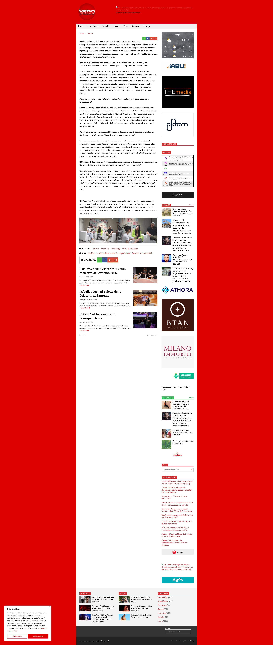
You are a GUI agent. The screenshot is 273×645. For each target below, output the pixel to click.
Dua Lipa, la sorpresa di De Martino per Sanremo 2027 (177, 516)
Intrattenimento (92, 26)
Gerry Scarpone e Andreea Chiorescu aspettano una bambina (103, 599)
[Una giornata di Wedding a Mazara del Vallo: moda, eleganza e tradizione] (166, 212)
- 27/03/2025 (89, 322)
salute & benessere (130, 249)
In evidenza (163, 601)
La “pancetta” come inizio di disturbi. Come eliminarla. (182, 432)
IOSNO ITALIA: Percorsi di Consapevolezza (97, 316)
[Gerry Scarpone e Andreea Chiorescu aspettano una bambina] (85, 599)
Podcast (135, 253)
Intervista (105, 249)
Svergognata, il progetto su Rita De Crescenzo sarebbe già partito (177, 503)
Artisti (161, 617)
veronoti (82, 277)
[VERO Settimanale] (86, 15)
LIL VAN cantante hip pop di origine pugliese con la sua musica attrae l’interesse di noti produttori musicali (183, 274)
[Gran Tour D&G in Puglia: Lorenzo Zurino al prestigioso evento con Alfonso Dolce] (85, 617)
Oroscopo (146, 26)
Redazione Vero (84, 299)
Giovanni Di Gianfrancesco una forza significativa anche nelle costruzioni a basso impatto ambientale (182, 226)
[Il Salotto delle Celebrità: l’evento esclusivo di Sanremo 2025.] (145, 275)
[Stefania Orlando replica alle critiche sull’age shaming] (124, 608)
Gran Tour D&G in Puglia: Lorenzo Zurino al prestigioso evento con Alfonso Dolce (102, 618)
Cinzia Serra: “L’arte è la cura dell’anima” (174, 497)
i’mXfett (91, 253)
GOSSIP (122, 593)
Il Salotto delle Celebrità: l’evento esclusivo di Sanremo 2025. (102, 271)
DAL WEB (166, 205)
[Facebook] (148, 38)
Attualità (106, 26)
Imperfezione (124, 253)
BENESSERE (167, 398)
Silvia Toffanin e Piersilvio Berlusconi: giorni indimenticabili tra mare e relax (177, 489)
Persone (116, 26)
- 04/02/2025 (89, 277)
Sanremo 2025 (146, 253)
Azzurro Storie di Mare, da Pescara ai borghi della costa (177, 535)
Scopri (191, 204)
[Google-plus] (152, 38)
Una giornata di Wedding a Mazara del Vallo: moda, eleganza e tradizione (182, 212)
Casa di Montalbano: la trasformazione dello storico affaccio (174, 542)
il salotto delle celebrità (107, 253)
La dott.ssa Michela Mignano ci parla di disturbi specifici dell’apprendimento (181, 405)
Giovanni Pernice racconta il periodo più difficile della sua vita (177, 510)
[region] (27, 623)
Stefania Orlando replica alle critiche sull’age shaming (141, 608)
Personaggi (116, 249)
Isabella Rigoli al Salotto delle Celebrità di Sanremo (100, 293)
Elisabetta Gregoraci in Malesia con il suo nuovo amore (141, 599)
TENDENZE (85, 593)
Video (126, 26)
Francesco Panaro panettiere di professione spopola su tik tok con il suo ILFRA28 (182, 259)
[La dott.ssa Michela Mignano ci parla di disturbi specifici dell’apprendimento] (166, 405)
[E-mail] (155, 38)
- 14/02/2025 (93, 299)
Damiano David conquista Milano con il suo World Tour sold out (103, 608)
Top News (162, 605)
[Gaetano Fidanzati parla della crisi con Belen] (124, 617)
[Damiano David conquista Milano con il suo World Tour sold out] (85, 608)
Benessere (135, 26)
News (160, 621)
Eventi (96, 249)
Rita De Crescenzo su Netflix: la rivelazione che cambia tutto (175, 528)
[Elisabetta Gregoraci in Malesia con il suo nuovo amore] (124, 599)
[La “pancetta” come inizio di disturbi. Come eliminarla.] (166, 433)
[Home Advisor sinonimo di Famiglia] (166, 444)
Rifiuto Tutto (17, 636)
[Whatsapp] (144, 38)
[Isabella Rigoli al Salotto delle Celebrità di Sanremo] (145, 298)
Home (80, 26)
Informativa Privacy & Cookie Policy (182, 640)
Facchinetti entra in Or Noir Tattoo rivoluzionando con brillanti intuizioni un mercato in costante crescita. (182, 244)
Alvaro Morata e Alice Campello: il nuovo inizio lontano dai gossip (177, 482)
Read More (83, 285)
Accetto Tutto (38, 636)
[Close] (49, 606)
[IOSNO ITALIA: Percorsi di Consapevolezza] (145, 320)
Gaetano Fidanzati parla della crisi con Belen (141, 616)
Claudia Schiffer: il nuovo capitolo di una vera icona (177, 522)
